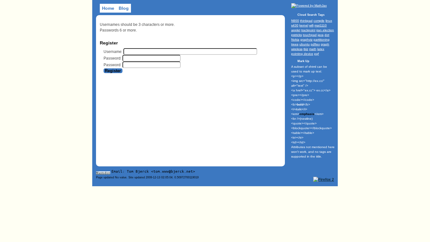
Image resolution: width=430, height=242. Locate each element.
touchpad (310, 35)
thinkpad (306, 20)
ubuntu (304, 44)
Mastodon (103, 173)
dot (327, 35)
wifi (311, 25)
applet (295, 30)
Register (113, 70)
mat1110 (320, 25)
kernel (303, 25)
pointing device (302, 53)
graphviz (306, 39)
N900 (295, 20)
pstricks (296, 35)
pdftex (315, 44)
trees (294, 44)
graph (325, 44)
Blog (124, 8)
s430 (294, 25)
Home (108, 8)
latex (320, 49)
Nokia (295, 39)
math (312, 49)
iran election (325, 30)
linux (328, 20)
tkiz (305, 49)
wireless (297, 49)
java (321, 35)
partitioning (322, 39)
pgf (316, 53)
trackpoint (308, 30)
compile (319, 20)
